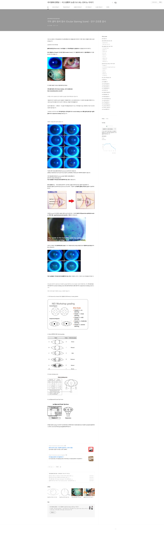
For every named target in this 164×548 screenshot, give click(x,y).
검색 (113, 3)
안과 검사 (60, 473)
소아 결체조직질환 (106, 92)
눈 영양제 (104, 75)
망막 (104, 53)
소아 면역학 (105, 90)
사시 (104, 56)
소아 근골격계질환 (106, 105)
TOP (116, 529)
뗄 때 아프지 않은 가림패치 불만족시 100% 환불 (61, 447)
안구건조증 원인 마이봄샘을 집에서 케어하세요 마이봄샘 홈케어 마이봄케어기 (65, 458)
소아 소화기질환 (105, 83)
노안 (103, 70)
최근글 (103, 118)
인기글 (107, 118)
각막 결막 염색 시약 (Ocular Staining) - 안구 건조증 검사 (60, 479)
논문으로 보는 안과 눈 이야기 (108, 63)
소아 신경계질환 (105, 103)
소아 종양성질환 (105, 96)
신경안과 (104, 59)
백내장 (104, 54)
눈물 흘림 (104, 68)
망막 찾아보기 (89, 7)
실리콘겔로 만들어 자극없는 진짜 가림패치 (58, 449)
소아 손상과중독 (105, 109)
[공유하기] (51, 467)
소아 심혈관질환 (105, 88)
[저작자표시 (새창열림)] (60, 466)
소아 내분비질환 (105, 100)
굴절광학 (104, 49)
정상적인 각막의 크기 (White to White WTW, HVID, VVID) (60, 475)
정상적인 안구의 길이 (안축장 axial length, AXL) (58, 477)
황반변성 (104, 73)
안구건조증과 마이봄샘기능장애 (108, 67)
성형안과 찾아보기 (78, 7)
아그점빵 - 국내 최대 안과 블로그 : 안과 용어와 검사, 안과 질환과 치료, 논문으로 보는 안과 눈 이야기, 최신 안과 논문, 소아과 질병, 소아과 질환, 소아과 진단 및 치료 (69, 509)
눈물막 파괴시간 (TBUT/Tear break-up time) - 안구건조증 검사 (61, 480)
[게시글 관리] (53, 467)
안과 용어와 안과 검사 (53, 473)
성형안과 (104, 58)
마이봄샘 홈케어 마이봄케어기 (56, 457)
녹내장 (104, 51)
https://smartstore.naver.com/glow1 (57, 455)
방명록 (107, 7)
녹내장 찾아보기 (99, 7)
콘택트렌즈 (104, 61)
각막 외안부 (105, 48)
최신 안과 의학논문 (106, 77)
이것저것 (104, 79)
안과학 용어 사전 (106, 44)
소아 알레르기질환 (106, 107)
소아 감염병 (105, 81)
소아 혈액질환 (105, 94)
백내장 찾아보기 (66, 7)
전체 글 (104, 36)
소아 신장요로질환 (106, 98)
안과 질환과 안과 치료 (107, 46)
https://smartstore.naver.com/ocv (56, 445)
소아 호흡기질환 (105, 86)
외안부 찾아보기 (55, 7)
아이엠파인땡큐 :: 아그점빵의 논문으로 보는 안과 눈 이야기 (70, 2)
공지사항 (104, 38)
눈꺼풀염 (104, 65)
